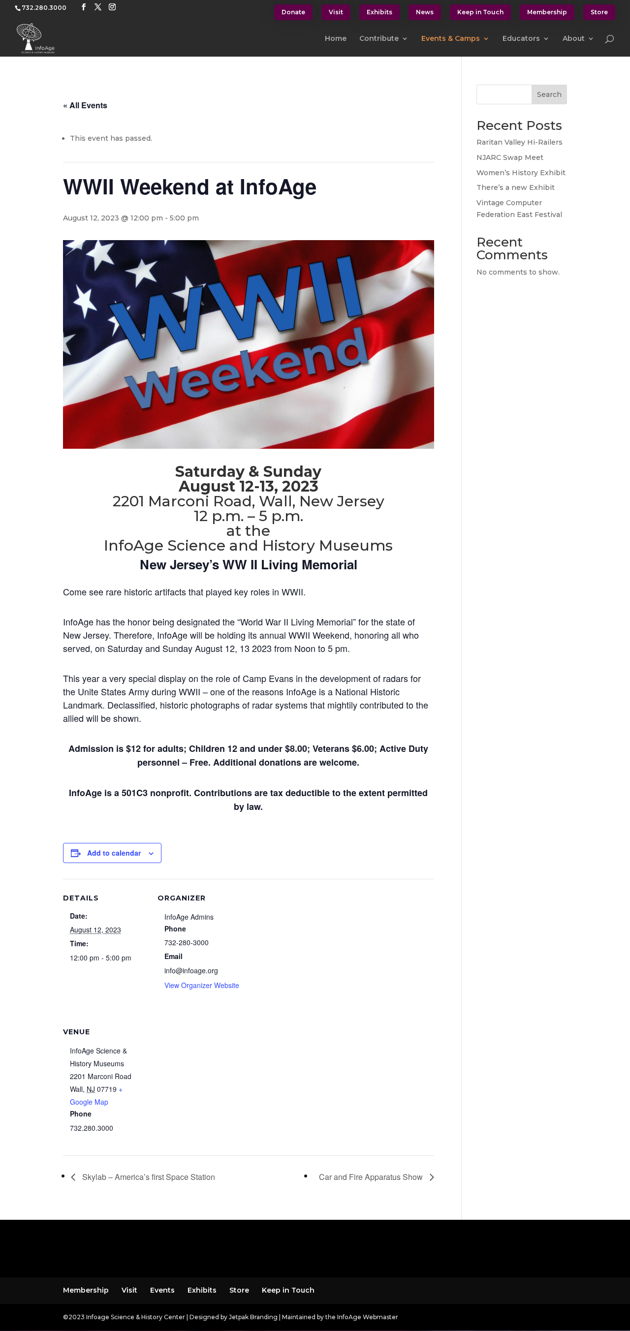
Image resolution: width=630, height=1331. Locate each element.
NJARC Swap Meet (509, 157)
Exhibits (379, 12)
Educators (521, 39)
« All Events (85, 105)
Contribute (379, 39)
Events (162, 1290)
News (425, 12)
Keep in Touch (480, 12)
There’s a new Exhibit (515, 187)
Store (599, 12)
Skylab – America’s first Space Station (147, 1176)
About (574, 39)
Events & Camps (450, 39)
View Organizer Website (201, 985)
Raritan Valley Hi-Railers (519, 142)
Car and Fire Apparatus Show (372, 1176)
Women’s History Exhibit (521, 172)
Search (549, 94)
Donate (293, 12)
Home (335, 39)
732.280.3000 (44, 7)
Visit (336, 12)
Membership (547, 12)
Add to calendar (114, 853)
